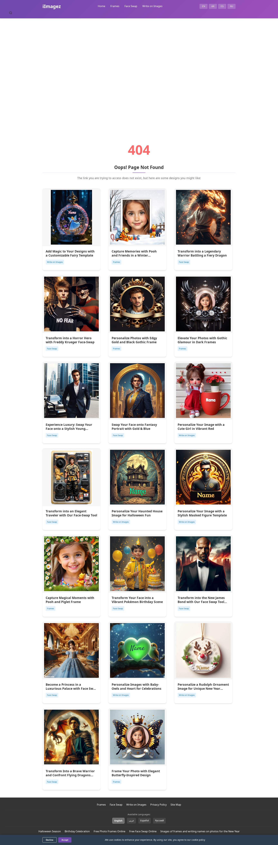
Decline (49, 840)
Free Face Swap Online (143, 831)
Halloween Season (49, 831)
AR (212, 6)
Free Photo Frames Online (109, 831)
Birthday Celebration (77, 831)
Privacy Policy (158, 804)
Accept (64, 840)
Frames (114, 6)
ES (222, 6)
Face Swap (131, 6)
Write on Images (152, 6)
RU (231, 6)
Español (144, 820)
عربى (131, 820)
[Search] (11, 13)
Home (101, 6)
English (118, 820)
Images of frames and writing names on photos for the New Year (200, 831)
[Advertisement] (139, 71)
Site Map (176, 804)
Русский (159, 820)
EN (203, 6)
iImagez (51, 6)
